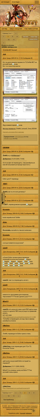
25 (36, 289)
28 (33, 342)
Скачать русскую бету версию (13, 132)
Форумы (4, 29)
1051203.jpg (19, 136)
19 (32, 200)
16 (32, 151)
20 (33, 213)
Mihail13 (5, 301)
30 (33, 382)
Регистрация (16, 2)
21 (33, 226)
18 (32, 188)
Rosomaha (6, 209)
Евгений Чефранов (26, 413)
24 (36, 274)
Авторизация (5, 2)
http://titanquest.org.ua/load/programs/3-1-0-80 (19, 317)
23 (36, 252)
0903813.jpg (8, 138)
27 (33, 329)
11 (14, 39)
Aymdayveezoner (12, 47)
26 (33, 305)
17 (32, 175)
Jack (4, 54)
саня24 (5, 248)
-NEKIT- (5, 184)
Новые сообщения (16, 29)
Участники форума (31, 29)
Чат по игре (2, 198)
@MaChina (6, 325)
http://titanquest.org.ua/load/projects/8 (16, 388)
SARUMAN (4, 47)
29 (33, 357)
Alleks (5, 222)
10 (8, 39)
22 (33, 239)
